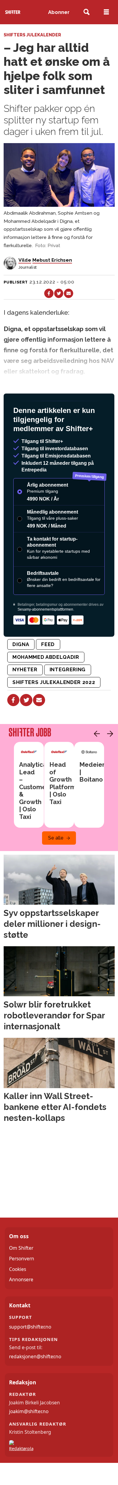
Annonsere (21, 1303)
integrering (68, 693)
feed (48, 668)
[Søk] (86, 12)
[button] (95, 757)
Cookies (17, 1292)
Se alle (56, 861)
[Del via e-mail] (68, 293)
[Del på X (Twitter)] (59, 293)
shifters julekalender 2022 (53, 706)
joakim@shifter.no (28, 1435)
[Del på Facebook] (49, 293)
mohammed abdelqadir (45, 681)
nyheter (25, 693)
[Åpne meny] (106, 12)
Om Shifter (21, 1271)
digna (20, 668)
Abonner (59, 12)
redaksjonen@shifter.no (35, 1380)
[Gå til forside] (12, 12)
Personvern (21, 1282)
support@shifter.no (30, 1350)
